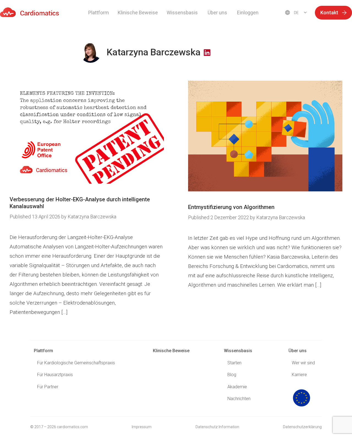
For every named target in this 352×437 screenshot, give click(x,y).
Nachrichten (239, 398)
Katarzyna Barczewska (92, 216)
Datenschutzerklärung (302, 427)
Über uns (297, 350)
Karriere (299, 374)
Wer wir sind (303, 362)
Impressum (142, 427)
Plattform (98, 12)
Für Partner (47, 386)
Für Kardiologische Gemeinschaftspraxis (76, 362)
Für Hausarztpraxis (55, 374)
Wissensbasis (238, 350)
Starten (234, 362)
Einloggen (247, 12)
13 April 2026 (35, 216)
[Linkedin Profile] (207, 52)
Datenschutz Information (217, 427)
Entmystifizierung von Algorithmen (231, 207)
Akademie (237, 386)
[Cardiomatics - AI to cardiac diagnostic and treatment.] (29, 12)
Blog (231, 374)
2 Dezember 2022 (219, 217)
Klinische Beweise (138, 12)
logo (301, 398)
